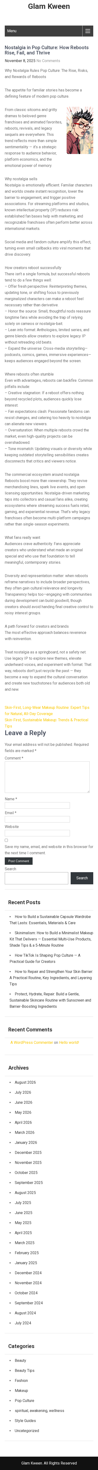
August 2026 (25, 1082)
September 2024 (29, 1303)
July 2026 (23, 1092)
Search (10, 869)
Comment (14, 758)
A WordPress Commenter (31, 1042)
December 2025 (28, 1152)
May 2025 (23, 1223)
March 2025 (24, 1243)
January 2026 (26, 1142)
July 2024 (23, 1323)
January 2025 (26, 1263)
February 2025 (27, 1253)
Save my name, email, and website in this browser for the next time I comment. (49, 849)
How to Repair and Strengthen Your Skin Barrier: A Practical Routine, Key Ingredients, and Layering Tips (51, 977)
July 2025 (23, 1202)
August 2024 (25, 1313)
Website (12, 826)
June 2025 (23, 1212)
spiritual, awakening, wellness (39, 1410)
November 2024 (28, 1283)
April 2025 (23, 1233)
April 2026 (23, 1122)
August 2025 (25, 1192)
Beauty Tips (24, 1370)
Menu (11, 31)
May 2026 (23, 1112)
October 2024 (26, 1293)
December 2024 (28, 1273)
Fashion (21, 1380)
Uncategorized (27, 1430)
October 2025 (26, 1172)
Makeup (21, 1390)
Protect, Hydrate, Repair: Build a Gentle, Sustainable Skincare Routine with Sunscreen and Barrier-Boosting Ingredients (50, 1000)
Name (11, 799)
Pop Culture (24, 1400)
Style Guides (25, 1420)
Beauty (20, 1360)
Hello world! (69, 1042)
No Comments (48, 60)
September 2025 (29, 1182)
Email (10, 813)
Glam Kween (49, 6)
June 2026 (23, 1102)
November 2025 (28, 1162)
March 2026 (24, 1132)
